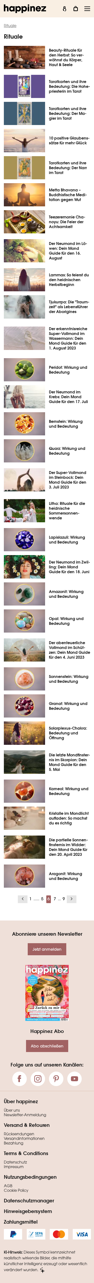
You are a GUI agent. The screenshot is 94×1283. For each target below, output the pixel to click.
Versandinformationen (24, 1139)
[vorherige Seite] (22, 899)
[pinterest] (56, 1079)
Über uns (12, 1111)
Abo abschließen (47, 1045)
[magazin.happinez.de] (25, 8)
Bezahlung (13, 1143)
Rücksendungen (19, 1134)
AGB (8, 1186)
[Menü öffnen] (87, 9)
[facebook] (19, 1079)
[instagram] (38, 1079)
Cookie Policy (16, 1191)
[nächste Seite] (71, 899)
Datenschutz (15, 1162)
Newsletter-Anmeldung (25, 1115)
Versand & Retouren (27, 1125)
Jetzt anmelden (47, 949)
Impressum (14, 1167)
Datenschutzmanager (29, 1200)
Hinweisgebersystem (28, 1211)
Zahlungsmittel (21, 1222)
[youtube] (74, 1079)
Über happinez (21, 1101)
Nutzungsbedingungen (30, 1177)
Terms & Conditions (26, 1153)
